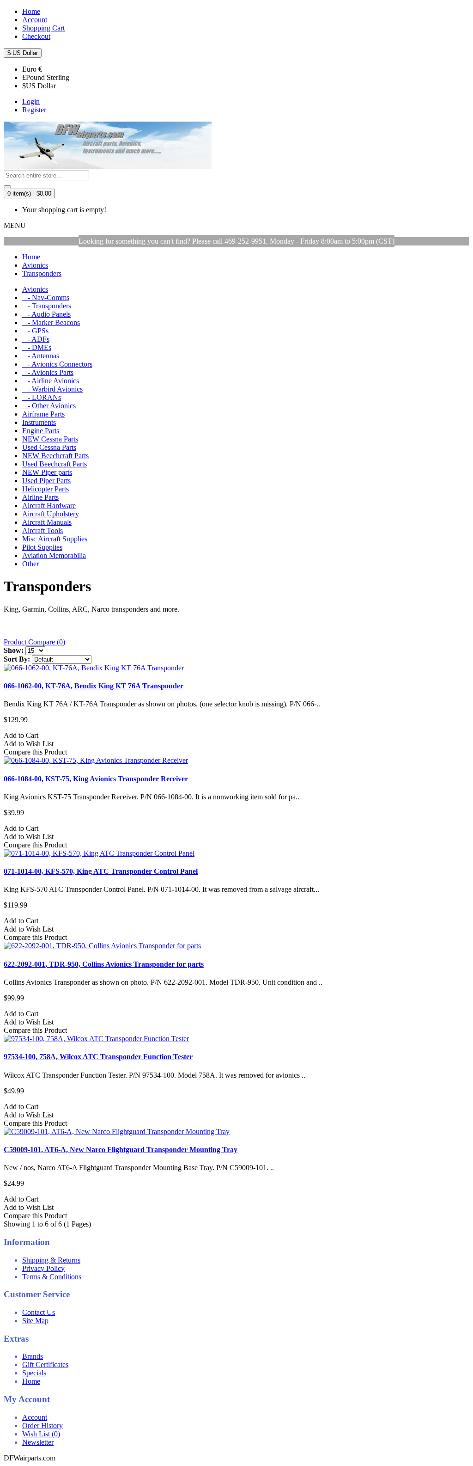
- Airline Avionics (50, 381)
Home (31, 257)
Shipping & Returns (51, 1260)
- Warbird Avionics (52, 389)
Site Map (35, 1321)
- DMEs (36, 347)
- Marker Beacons (51, 322)
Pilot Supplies (42, 547)
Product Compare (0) (34, 642)
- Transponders (46, 306)
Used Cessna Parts (49, 447)
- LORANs (41, 397)
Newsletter (38, 1442)
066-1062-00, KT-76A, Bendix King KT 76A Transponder (93, 686)
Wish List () (41, 1434)
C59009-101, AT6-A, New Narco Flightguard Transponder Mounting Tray (120, 1149)
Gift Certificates (45, 1364)
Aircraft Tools (42, 530)
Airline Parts (40, 497)
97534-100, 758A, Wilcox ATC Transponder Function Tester (98, 1057)
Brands (32, 1356)
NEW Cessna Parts (50, 439)
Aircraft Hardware (49, 505)
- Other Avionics (49, 406)
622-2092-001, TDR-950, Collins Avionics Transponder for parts (104, 964)
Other (30, 564)
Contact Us (38, 1312)
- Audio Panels (46, 314)
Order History (42, 1425)
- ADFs (35, 339)
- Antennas (40, 356)
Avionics (35, 265)
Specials (34, 1373)
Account (34, 1417)
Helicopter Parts (45, 489)
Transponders (41, 273)
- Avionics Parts (47, 372)
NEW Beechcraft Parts (55, 456)
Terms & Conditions (51, 1277)
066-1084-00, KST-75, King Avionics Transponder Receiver (96, 779)
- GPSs (35, 331)
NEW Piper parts (47, 472)
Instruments (39, 422)
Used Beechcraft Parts (54, 464)
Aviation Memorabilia (54, 555)
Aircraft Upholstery (50, 514)
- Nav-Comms (45, 297)
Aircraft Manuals (47, 522)
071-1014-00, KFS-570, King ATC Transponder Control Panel (101, 871)
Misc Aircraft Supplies (54, 539)
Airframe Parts (43, 414)
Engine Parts (40, 431)
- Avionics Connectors (57, 364)
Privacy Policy (43, 1268)
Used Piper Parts (46, 481)
